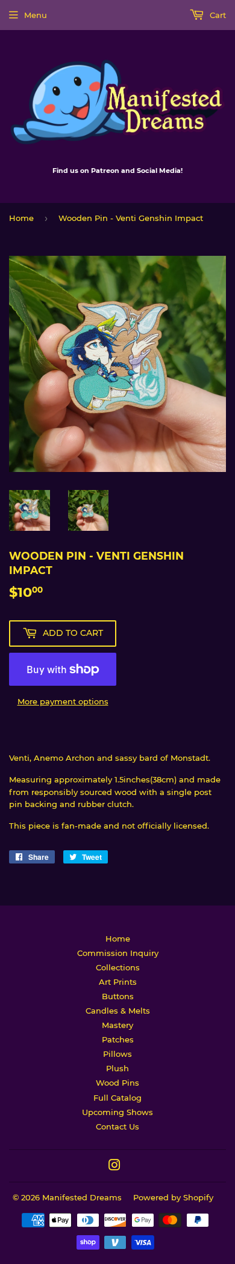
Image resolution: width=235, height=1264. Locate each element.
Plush (117, 1068)
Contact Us (117, 1126)
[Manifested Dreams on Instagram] (114, 1167)
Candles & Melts (118, 1010)
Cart (216, 15)
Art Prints (118, 982)
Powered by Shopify (173, 1197)
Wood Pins (117, 1082)
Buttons (118, 996)
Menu (35, 15)
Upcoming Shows (117, 1112)
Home (21, 218)
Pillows (117, 1054)
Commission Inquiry (117, 953)
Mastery (117, 1025)
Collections (118, 967)
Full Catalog (117, 1097)
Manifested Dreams (82, 1197)
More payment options (62, 701)
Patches (118, 1039)
